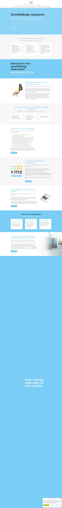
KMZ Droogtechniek (28, 247)
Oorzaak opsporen (29, 53)
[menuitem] (20, 5)
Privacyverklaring (53, 506)
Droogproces (42, 54)
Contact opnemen (15, 53)
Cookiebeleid (50, 506)
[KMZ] (31, 2)
